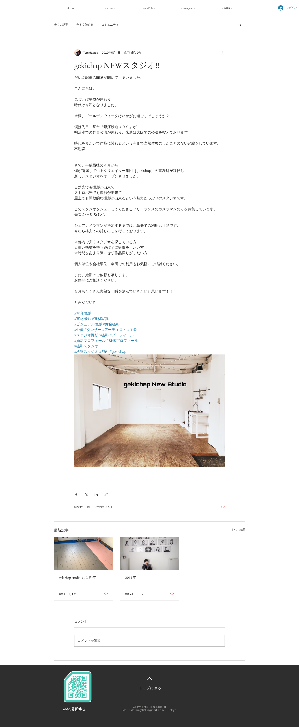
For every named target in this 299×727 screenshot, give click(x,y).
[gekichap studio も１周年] (83, 553)
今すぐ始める (84, 24)
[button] (240, 24)
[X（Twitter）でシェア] (86, 494)
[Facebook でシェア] (76, 494)
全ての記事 (61, 24)
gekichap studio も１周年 (77, 577)
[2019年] (149, 553)
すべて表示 (238, 529)
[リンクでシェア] (106, 494)
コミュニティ (110, 24)
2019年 (130, 577)
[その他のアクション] (222, 52)
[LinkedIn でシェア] (96, 494)
